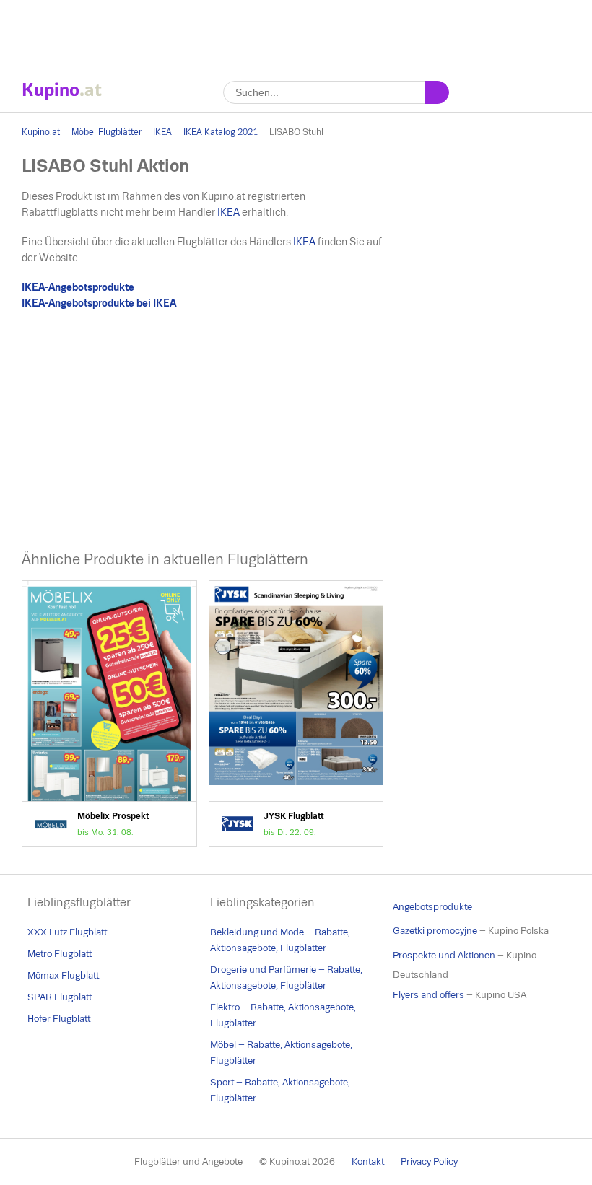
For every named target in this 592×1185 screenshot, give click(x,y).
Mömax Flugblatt (63, 975)
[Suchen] (437, 92)
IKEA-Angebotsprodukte (78, 287)
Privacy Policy (429, 1161)
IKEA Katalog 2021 (220, 132)
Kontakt (368, 1161)
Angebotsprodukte (432, 906)
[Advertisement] (296, 32)
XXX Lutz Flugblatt (67, 932)
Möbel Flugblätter (106, 132)
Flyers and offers (428, 994)
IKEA (162, 132)
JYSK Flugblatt (296, 713)
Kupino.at (41, 132)
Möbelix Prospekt (109, 713)
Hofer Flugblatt (58, 1018)
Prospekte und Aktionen (444, 955)
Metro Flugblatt (59, 953)
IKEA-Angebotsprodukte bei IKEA (99, 303)
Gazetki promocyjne (435, 930)
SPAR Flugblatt (59, 997)
